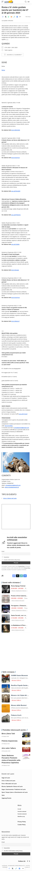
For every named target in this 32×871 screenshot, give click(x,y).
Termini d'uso (21, 566)
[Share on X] (6, 16)
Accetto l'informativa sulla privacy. (12, 560)
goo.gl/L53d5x (15, 244)
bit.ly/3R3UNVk (15, 130)
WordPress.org (21, 816)
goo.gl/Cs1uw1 (23, 414)
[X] (29, 861)
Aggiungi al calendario (13, 54)
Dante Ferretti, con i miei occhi (21, 615)
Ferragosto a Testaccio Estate (20, 605)
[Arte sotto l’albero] (26, 749)
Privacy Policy (27, 568)
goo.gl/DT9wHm (16, 215)
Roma (3, 70)
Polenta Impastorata (9, 741)
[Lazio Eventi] (8, 1)
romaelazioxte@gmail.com (21, 427)
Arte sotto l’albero (9, 748)
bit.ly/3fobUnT (15, 321)
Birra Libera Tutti (8, 733)
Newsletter (6, 557)
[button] (3, 1)
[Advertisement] (16, 653)
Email (3, 551)
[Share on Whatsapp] (8, 16)
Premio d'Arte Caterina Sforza (21, 596)
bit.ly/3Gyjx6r (15, 270)
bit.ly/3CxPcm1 (15, 157)
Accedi (19, 809)
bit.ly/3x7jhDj (9, 426)
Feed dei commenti (22, 814)
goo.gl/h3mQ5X (15, 191)
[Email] (11, 16)
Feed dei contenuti (22, 811)
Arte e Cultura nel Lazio (10, 498)
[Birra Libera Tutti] (26, 734)
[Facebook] (27, 861)
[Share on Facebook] (3, 16)
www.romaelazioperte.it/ (12, 487)
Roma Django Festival (18, 586)
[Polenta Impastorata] (26, 742)
